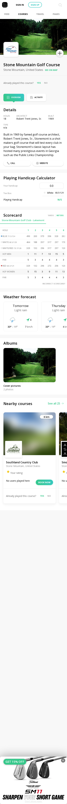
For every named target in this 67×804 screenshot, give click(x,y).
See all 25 (54, 403)
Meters (60, 215)
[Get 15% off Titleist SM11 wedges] (33, 780)
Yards (51, 215)
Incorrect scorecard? (53, 283)
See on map (51, 70)
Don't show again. (33, 801)
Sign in (20, 4)
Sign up (35, 4)
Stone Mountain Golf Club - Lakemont (23, 220)
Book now (44, 482)
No (46, 82)
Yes (39, 82)
